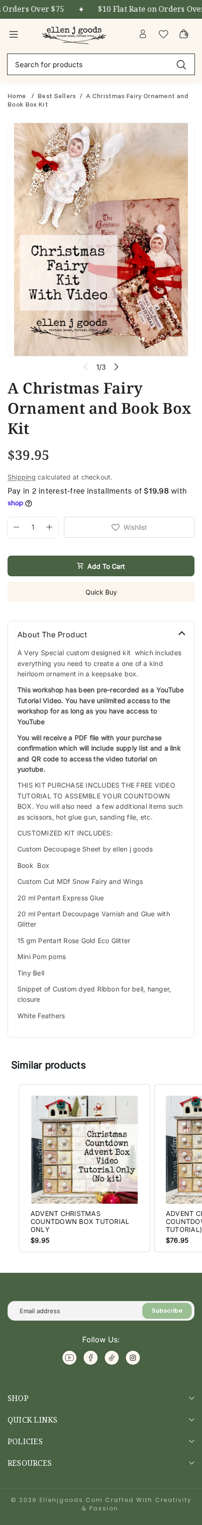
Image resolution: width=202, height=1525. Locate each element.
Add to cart (106, 566)
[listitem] (84, 1168)
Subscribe (167, 1311)
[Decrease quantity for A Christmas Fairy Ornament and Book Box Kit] (13, 527)
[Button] (116, 367)
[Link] (75, 34)
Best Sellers (57, 96)
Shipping (22, 477)
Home (18, 96)
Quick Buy (101, 592)
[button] (9, 1168)
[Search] (181, 64)
